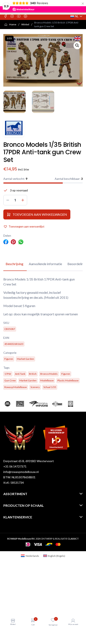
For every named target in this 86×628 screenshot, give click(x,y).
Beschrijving (14, 264)
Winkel (25, 24)
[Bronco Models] (13, 128)
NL (76, 16)
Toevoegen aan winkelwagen (40, 214)
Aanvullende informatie (45, 264)
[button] (77, 45)
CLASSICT (73, 538)
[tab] (14, 264)
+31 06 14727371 (15, 466)
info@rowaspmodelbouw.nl (21, 472)
